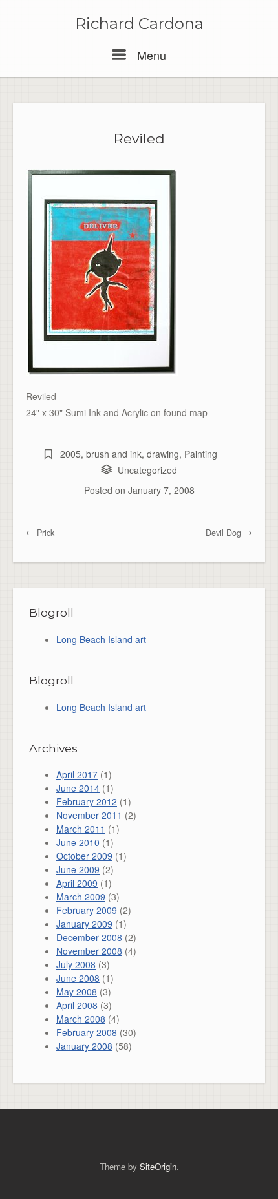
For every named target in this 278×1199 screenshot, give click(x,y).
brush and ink (114, 453)
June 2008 (78, 977)
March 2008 (80, 1018)
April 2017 (77, 774)
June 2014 (78, 787)
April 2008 (77, 1005)
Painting (200, 453)
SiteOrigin (158, 1166)
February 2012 (86, 801)
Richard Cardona (139, 24)
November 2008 (89, 950)
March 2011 (80, 828)
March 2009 (80, 896)
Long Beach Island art (101, 639)
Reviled (139, 139)
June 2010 (78, 842)
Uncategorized (147, 469)
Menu (150, 55)
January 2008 (84, 1045)
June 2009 (78, 869)
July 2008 (76, 964)
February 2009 (86, 910)
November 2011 (89, 815)
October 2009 (84, 855)
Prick (44, 532)
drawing (163, 453)
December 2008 (89, 937)
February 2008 (86, 1032)
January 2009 (84, 923)
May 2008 (76, 991)
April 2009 (77, 882)
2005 (70, 453)
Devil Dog (225, 532)
